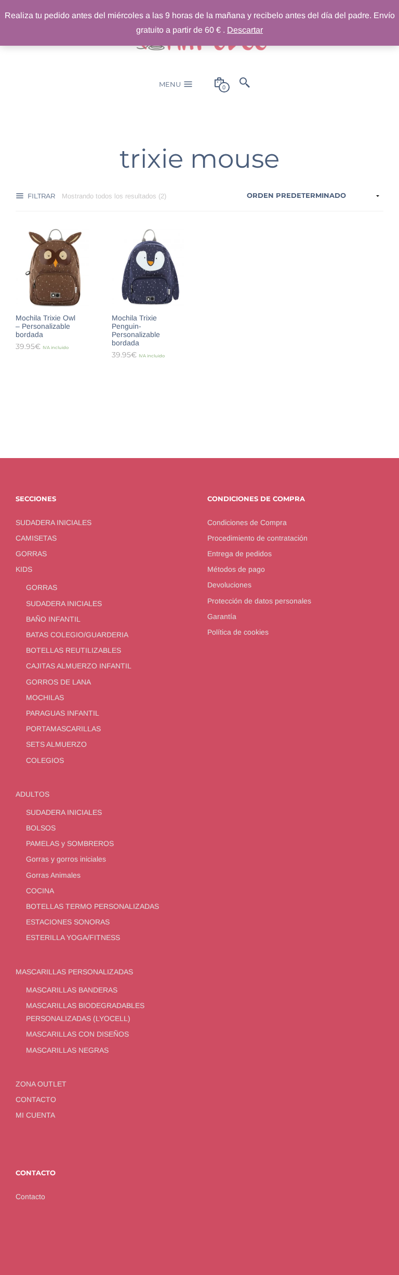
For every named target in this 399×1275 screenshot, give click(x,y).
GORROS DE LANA (58, 682)
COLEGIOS (45, 760)
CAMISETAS (36, 538)
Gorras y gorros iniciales (66, 859)
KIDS (24, 569)
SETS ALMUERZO (56, 744)
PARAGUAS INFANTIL (62, 713)
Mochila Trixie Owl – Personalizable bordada (45, 326)
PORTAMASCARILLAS (63, 728)
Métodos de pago (236, 569)
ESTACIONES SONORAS (68, 922)
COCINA (40, 891)
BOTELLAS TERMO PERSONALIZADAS (92, 906)
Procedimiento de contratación (257, 538)
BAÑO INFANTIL (53, 619)
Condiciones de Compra (247, 522)
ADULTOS (32, 794)
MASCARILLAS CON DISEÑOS (77, 1034)
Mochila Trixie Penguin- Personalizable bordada (136, 330)
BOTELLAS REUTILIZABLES (73, 650)
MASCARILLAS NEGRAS (67, 1050)
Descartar (245, 29)
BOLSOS (41, 828)
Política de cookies (238, 632)
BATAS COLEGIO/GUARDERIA (77, 634)
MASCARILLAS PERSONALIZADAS (74, 972)
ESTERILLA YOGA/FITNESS (73, 937)
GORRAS (31, 553)
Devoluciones (229, 585)
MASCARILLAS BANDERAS (71, 990)
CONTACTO (36, 1099)
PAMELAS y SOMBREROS (70, 843)
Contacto (30, 1196)
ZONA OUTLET (41, 1084)
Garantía (221, 616)
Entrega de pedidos (239, 553)
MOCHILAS (45, 697)
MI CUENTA (35, 1115)
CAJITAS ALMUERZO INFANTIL (78, 666)
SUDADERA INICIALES (53, 522)
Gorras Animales (53, 875)
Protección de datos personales (259, 601)
